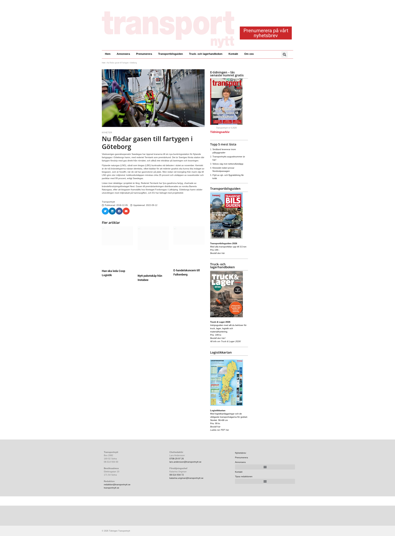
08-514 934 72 (176, 475)
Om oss (249, 53)
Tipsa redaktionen (243, 476)
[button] (284, 54)
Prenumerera (144, 53)
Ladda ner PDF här (219, 430)
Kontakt (233, 53)
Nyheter (107, 132)
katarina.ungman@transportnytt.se (186, 478)
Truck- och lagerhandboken (205, 53)
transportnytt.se (111, 487)
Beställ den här (217, 253)
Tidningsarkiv (220, 132)
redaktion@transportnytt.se (117, 484)
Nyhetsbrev (240, 453)
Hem (107, 53)
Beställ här (215, 426)
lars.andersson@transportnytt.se (185, 462)
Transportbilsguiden (170, 53)
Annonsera (123, 53)
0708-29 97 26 (176, 458)
